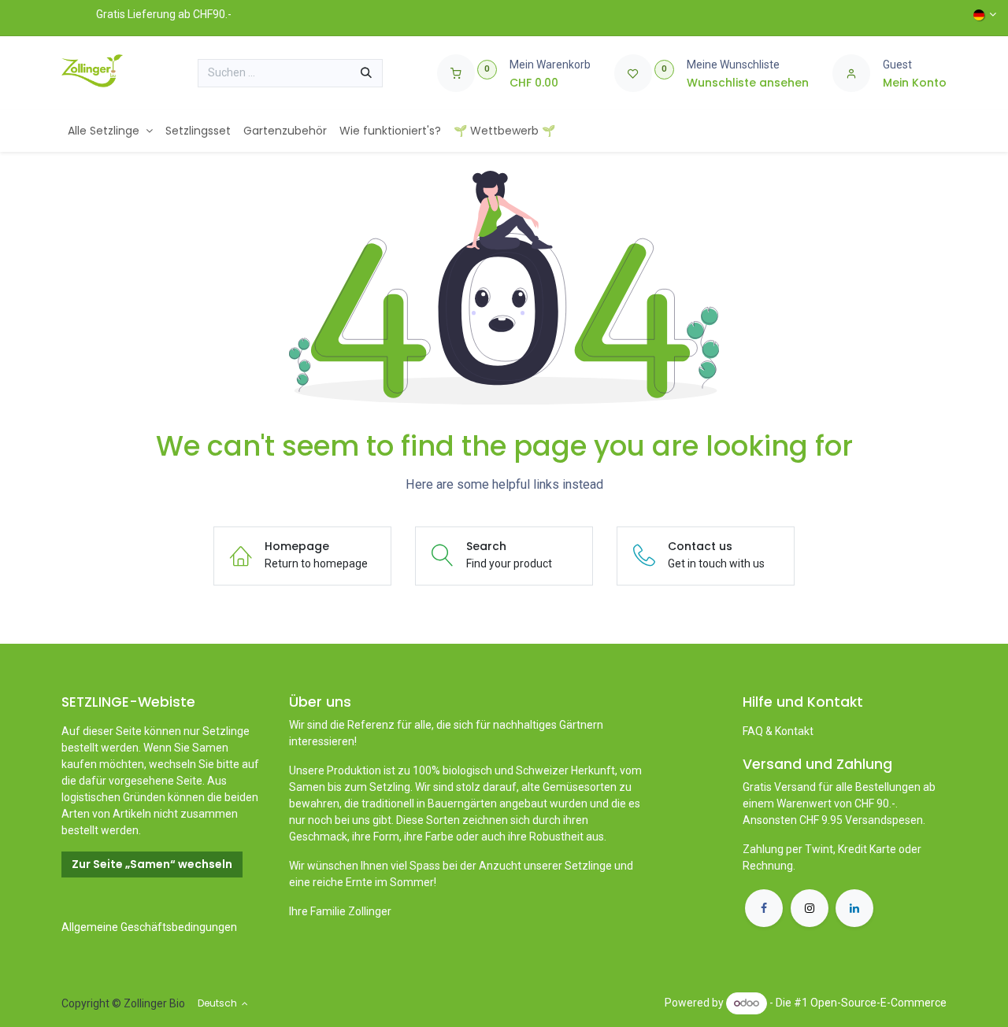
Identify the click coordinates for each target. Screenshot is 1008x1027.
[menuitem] (110, 131)
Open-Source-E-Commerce (878, 1002)
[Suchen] (366, 73)
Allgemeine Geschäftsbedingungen (149, 927)
